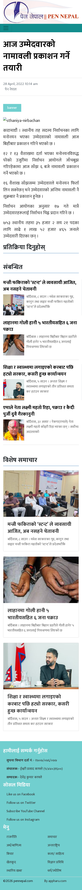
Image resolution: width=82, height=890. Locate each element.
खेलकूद (11, 862)
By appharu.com (55, 881)
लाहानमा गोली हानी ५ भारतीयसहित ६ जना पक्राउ (33, 614)
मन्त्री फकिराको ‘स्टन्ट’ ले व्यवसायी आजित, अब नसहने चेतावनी (39, 528)
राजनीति (12, 837)
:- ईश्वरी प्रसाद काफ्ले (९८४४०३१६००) (35, 769)
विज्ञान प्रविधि (55, 862)
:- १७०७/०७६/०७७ (32, 760)
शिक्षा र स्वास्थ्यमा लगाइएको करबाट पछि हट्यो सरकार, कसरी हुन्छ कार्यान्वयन (38, 704)
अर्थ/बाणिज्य (14, 845)
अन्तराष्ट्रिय (54, 845)
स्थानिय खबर (14, 871)
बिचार (10, 854)
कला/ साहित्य (56, 854)
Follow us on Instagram (23, 820)
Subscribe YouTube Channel (26, 811)
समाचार (52, 837)
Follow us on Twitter (21, 803)
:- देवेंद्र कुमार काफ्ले (24, 777)
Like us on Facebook (21, 794)
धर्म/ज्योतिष (54, 871)
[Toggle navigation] (6, 28)
